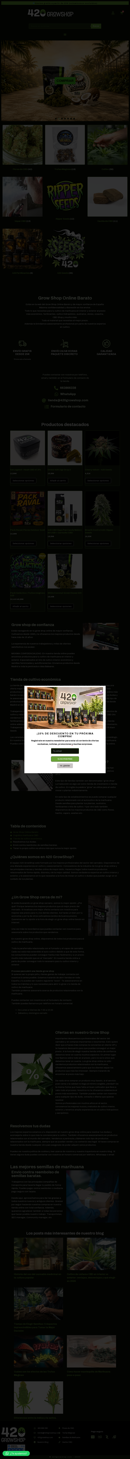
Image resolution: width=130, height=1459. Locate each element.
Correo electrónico (60, 746)
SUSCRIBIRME (65, 759)
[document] (65, 729)
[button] (16, 1453)
